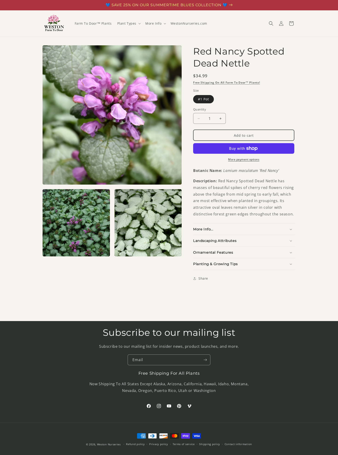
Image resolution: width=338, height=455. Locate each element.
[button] (129, 23)
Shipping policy (209, 444)
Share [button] (203, 278)
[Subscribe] (205, 359)
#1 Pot (203, 99)
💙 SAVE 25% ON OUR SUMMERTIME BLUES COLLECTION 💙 (166, 5)
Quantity (199, 109)
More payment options (243, 159)
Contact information (238, 444)
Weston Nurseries (109, 444)
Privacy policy (158, 444)
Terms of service (184, 444)
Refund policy (135, 444)
